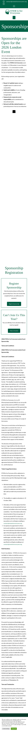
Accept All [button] (14, 728)
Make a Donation (14, 330)
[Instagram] (14, 6)
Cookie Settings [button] (6, 728)
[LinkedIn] (4, 1)
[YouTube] (4, 4)
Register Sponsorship (14, 304)
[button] (14, 17)
